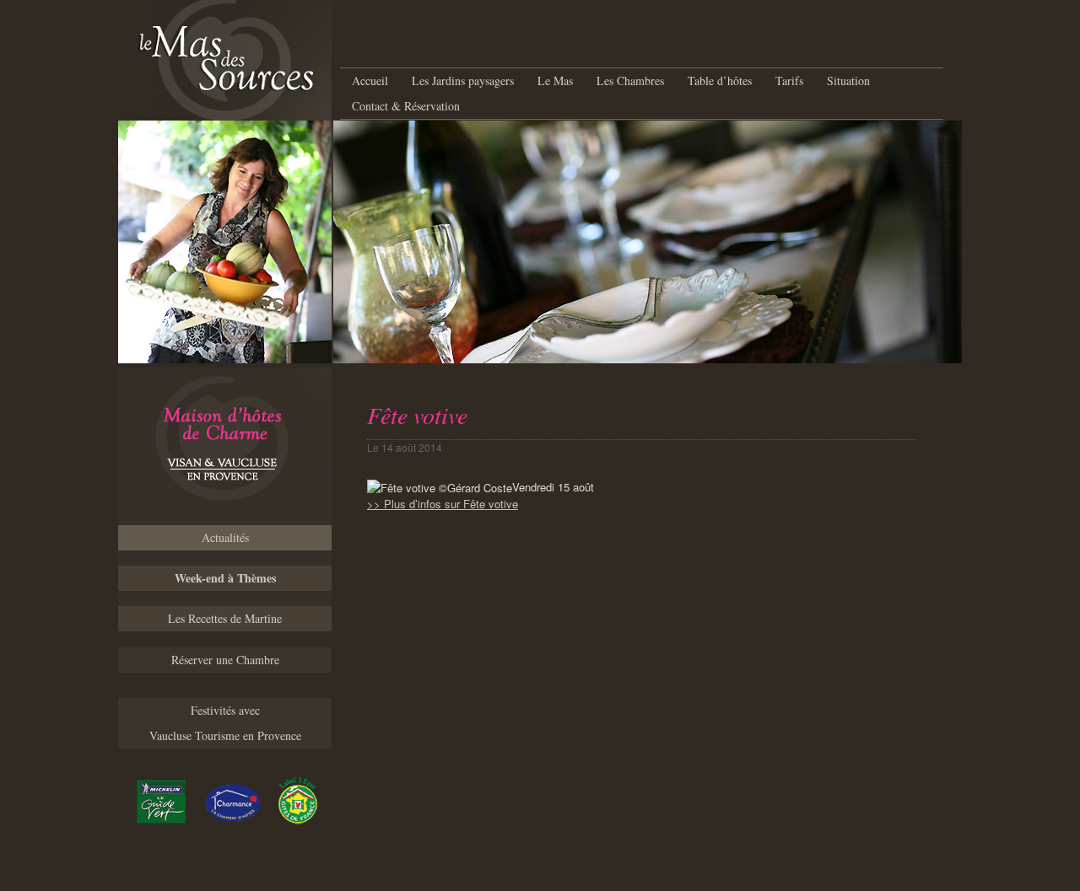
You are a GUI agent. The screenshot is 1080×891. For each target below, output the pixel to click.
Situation (848, 80)
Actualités (225, 537)
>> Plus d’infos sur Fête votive (442, 504)
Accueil (370, 80)
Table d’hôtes (720, 80)
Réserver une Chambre (225, 660)
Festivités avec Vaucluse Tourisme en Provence (225, 722)
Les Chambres (630, 80)
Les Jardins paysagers (463, 80)
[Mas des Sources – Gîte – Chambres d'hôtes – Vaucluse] (225, 446)
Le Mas (555, 80)
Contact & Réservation (406, 106)
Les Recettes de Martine (225, 618)
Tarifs (789, 80)
